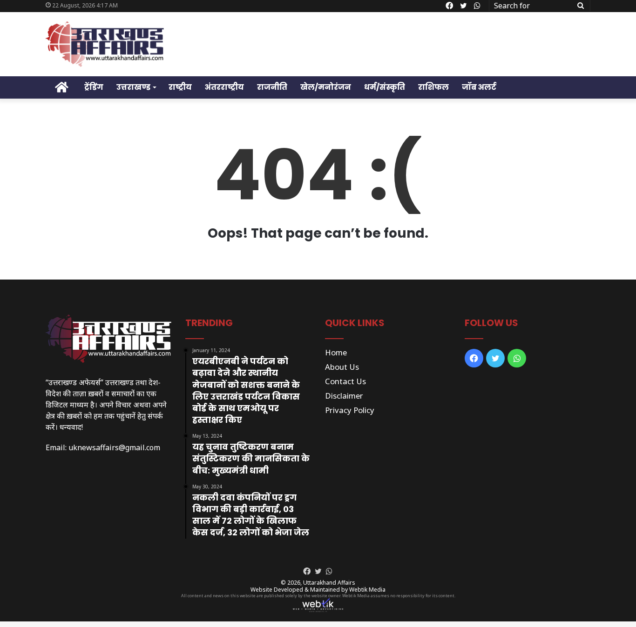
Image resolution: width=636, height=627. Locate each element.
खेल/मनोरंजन (325, 87)
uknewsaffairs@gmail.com (114, 447)
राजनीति (272, 87)
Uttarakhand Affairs (329, 583)
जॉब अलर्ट (479, 87)
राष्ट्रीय (180, 87)
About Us (342, 366)
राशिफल (433, 87)
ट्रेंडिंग (93, 87)
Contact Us (345, 381)
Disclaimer (344, 395)
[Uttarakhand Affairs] (105, 44)
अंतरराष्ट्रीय (224, 87)
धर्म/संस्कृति (384, 87)
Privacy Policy (349, 410)
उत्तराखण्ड (133, 87)
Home (336, 352)
